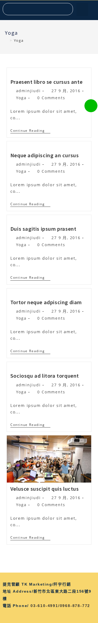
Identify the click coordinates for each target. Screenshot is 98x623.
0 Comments (51, 97)
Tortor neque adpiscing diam (46, 302)
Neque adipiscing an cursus (44, 155)
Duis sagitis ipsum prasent (43, 228)
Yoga (21, 97)
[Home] (6, 40)
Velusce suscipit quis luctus (44, 488)
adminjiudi (28, 90)
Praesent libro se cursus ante (46, 81)
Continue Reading (30, 131)
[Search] (66, 9)
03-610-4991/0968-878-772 (60, 605)
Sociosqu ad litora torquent (44, 375)
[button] (82, 9)
